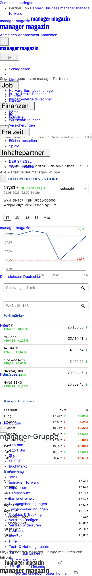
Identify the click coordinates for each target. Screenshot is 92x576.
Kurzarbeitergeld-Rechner (30, 99)
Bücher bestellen (23, 140)
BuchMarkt (18, 466)
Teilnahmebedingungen (28, 509)
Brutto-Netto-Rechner (27, 93)
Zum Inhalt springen (16, 2)
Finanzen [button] (16, 106)
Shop (13, 455)
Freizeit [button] (13, 132)
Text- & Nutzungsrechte (29, 546)
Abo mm (16, 445)
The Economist (21, 166)
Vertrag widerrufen (25, 525)
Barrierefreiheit (21, 498)
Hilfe (13, 541)
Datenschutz (19, 493)
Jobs (13, 477)
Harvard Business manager (53, 8)
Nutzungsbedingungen (28, 503)
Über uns (16, 530)
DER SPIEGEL (20, 161)
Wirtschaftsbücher (24, 120)
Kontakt (15, 536)
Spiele (14, 146)
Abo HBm (17, 450)
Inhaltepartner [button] (24, 152)
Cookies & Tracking (25, 514)
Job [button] (8, 85)
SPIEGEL (16, 461)
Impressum (18, 487)
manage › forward (24, 482)
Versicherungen (22, 125)
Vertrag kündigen (23, 520)
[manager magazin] (19, 50)
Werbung (16, 471)
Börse (14, 114)
